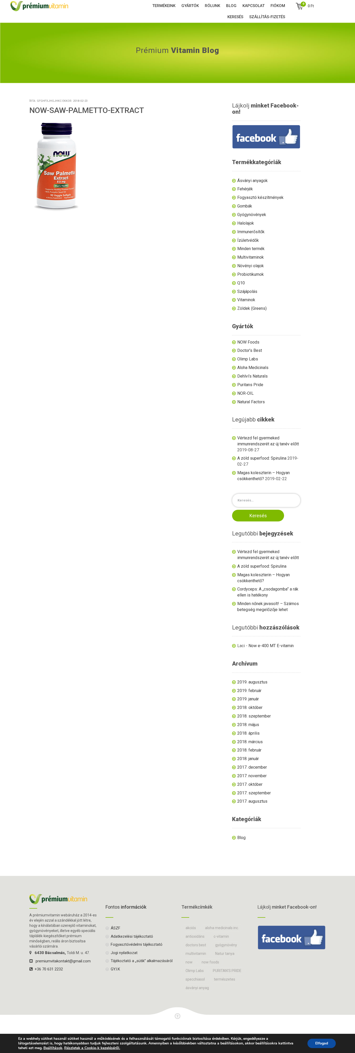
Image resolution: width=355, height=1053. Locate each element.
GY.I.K (115, 969)
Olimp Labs (247, 359)
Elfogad (321, 1043)
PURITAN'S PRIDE (227, 971)
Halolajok (245, 223)
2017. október (249, 784)
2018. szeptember (254, 716)
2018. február (249, 750)
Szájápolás (247, 291)
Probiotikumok (250, 274)
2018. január (248, 758)
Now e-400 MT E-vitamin (271, 645)
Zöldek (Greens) (252, 308)
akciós (191, 928)
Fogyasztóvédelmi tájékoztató (136, 944)
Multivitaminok (250, 257)
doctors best (196, 945)
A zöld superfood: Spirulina (261, 458)
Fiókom (278, 5)
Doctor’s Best (249, 350)
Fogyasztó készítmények (260, 197)
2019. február (249, 690)
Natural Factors (251, 401)
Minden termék (251, 248)
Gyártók (190, 5)
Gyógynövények (251, 214)
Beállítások (52, 1048)
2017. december (252, 767)
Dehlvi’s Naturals (252, 376)
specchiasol (195, 979)
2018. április (248, 733)
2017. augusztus (252, 801)
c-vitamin (221, 936)
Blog (231, 5)
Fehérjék (245, 188)
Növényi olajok (250, 265)
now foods (210, 962)
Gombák (244, 206)
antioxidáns (195, 936)
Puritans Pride (250, 384)
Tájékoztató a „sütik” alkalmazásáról (142, 960)
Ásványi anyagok (252, 180)
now (189, 962)
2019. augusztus (252, 682)
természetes (224, 979)
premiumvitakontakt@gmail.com (63, 961)
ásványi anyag (197, 988)
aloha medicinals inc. (222, 928)
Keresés (235, 17)
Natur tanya (224, 953)
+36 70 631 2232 (49, 969)
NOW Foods (248, 342)
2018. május (248, 724)
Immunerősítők (251, 231)
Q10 (241, 282)
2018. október (249, 707)
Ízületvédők (248, 240)
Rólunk (212, 5)
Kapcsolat (253, 5)
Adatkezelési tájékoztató (132, 936)
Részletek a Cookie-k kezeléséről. (92, 1047)
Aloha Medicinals (252, 367)
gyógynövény (226, 945)
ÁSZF (115, 928)
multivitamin (196, 953)
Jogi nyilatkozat (124, 952)
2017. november (252, 775)
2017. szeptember (254, 792)
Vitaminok (246, 299)
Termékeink (163, 5)
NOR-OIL (245, 393)
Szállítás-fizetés (267, 17)
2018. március (250, 741)
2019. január (248, 698)
